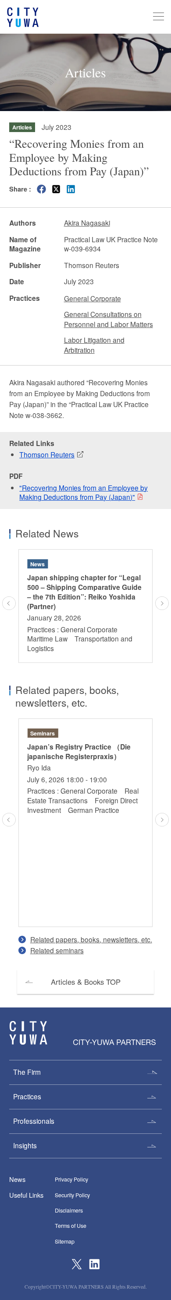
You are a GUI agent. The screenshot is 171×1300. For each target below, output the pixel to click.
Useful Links (26, 1194)
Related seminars (57, 950)
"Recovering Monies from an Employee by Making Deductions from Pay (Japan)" (83, 492)
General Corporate (92, 298)
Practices (27, 1096)
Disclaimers (69, 1210)
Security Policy (72, 1195)
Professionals (33, 1121)
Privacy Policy (71, 1179)
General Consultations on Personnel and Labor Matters (108, 319)
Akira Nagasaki (87, 222)
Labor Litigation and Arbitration (94, 345)
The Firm (27, 1072)
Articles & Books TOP (86, 981)
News (17, 1179)
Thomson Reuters (47, 454)
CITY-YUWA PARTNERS (28, 1033)
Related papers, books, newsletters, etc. (91, 939)
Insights (25, 1145)
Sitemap (65, 1241)
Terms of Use (70, 1226)
